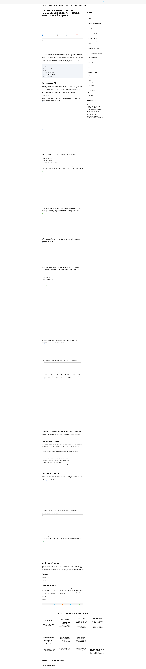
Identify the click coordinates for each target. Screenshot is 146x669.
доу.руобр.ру (67, 464)
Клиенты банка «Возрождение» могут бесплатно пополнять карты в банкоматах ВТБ (81, 640)
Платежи (50, 5)
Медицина (90, 62)
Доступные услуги (49, 70)
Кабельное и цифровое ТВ (94, 41)
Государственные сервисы (94, 23)
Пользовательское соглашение (58, 660)
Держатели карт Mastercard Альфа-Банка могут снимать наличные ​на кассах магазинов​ (65, 640)
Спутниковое (91, 85)
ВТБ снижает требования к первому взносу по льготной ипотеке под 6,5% (94, 113)
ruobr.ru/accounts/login (50, 211)
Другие (80, 5)
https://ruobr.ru (45, 95)
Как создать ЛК (48, 68)
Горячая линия (48, 76)
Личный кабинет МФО (93, 57)
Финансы (90, 95)
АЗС (89, 15)
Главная (44, 5)
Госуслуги (90, 25)
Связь (75, 5)
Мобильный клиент (50, 74)
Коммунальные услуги (93, 46)
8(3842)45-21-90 (45, 599)
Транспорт (90, 92)
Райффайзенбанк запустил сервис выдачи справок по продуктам (97, 620)
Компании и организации (94, 48)
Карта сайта (45, 660)
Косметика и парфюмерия (94, 51)
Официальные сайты (93, 75)
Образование (91, 70)
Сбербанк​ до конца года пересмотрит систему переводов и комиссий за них (95, 118)
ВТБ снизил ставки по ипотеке (94, 109)
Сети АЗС (90, 82)
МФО (71, 5)
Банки (66, 5)
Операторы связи (92, 72)
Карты (89, 43)
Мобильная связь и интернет (95, 65)
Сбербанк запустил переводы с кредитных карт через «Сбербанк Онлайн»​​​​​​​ (48, 640)
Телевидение (91, 90)
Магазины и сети (92, 60)
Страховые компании (93, 87)
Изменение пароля (49, 72)
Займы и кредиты (58, 5)
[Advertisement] (62, 26)
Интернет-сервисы (92, 38)
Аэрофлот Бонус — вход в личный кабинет (97, 650)
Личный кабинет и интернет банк (95, 54)
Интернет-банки (92, 36)
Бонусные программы (93, 20)
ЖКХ (85, 5)
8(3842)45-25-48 (45, 596)
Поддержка (91, 77)
